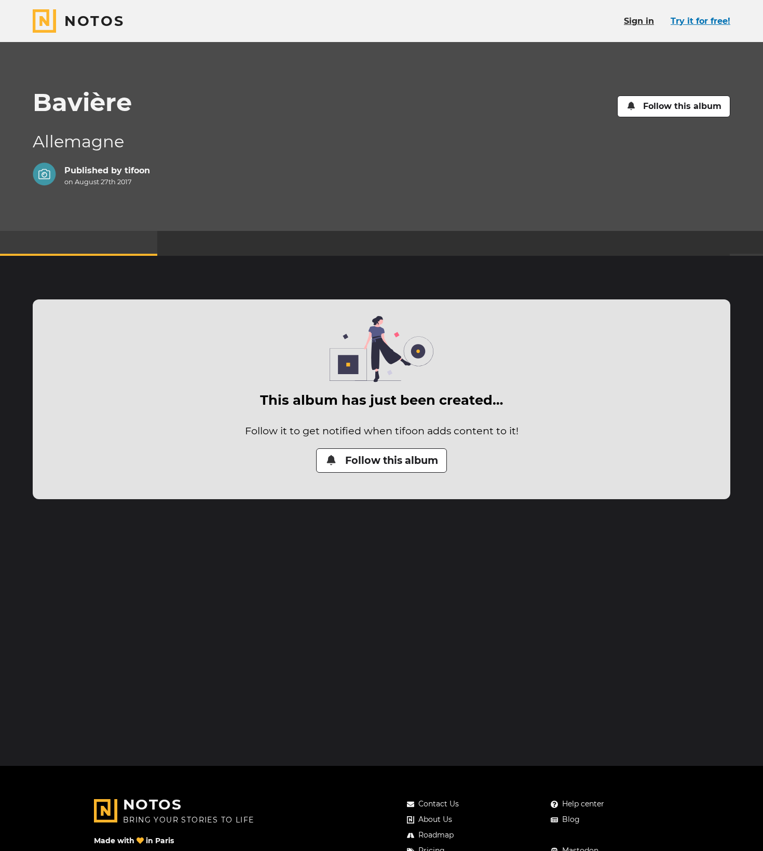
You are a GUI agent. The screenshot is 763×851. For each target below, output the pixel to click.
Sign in (639, 21)
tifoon (137, 170)
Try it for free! (700, 21)
